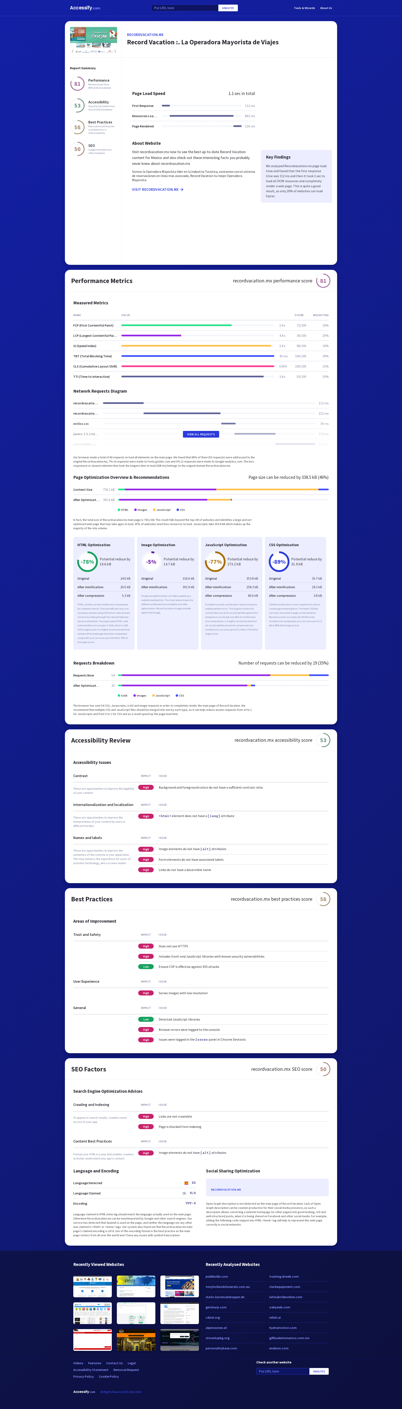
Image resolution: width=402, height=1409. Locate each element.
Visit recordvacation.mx (155, 189)
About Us (326, 8)
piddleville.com (217, 1276)
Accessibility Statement (90, 1370)
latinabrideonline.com (285, 1297)
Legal (132, 1363)
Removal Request (126, 1370)
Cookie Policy (109, 1376)
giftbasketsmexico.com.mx (289, 1338)
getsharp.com (216, 1307)
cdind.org (213, 1317)
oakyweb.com (279, 1307)
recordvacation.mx (145, 34)
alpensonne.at (216, 1328)
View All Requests (201, 434)
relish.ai (275, 1317)
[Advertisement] (229, 72)
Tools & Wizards (304, 8)
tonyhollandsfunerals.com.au (228, 1287)
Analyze (228, 8)
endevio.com (279, 1348)
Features (94, 1363)
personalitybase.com (221, 1348)
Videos (78, 1363)
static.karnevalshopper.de (225, 1297)
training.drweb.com (284, 1276)
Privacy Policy (83, 1376)
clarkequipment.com (284, 1287)
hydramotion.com (283, 1328)
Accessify (85, 8)
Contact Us (114, 1363)
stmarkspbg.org (217, 1338)
